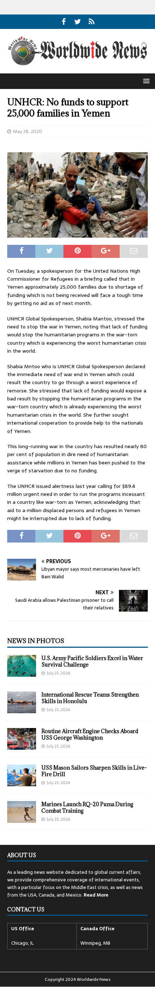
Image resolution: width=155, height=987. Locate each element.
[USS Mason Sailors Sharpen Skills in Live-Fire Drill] (21, 775)
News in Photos (35, 641)
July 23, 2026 (58, 673)
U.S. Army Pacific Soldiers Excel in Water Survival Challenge (92, 661)
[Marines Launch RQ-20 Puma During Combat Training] (21, 812)
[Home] (91, 21)
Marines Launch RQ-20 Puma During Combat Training (87, 807)
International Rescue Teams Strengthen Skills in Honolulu (90, 698)
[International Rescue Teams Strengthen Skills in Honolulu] (21, 702)
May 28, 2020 (27, 131)
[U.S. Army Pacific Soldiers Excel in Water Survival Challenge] (21, 666)
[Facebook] (63, 21)
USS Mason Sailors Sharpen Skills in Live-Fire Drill (94, 771)
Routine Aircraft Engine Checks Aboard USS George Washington (89, 734)
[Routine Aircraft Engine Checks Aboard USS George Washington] (21, 739)
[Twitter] (77, 21)
